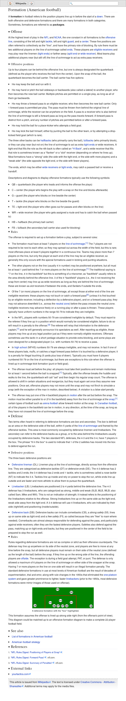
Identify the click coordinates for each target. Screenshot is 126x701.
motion (73, 395)
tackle (49, 41)
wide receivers (50, 167)
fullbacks (88, 140)
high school (20, 347)
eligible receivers (103, 49)
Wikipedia (20, 3)
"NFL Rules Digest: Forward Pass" (27, 657)
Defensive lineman (22, 464)
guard (70, 41)
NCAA (57, 37)
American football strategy (26, 642)
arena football (50, 403)
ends (70, 49)
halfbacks (46, 140)
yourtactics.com (20, 674)
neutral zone (62, 303)
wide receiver (88, 53)
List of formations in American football (32, 636)
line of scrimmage (75, 243)
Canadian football (107, 403)
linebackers (72, 578)
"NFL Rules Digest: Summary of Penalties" (31, 662)
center (85, 41)
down (100, 16)
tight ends (43, 53)
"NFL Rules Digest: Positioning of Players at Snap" (35, 652)
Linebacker (18, 486)
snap (111, 399)
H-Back (77, 148)
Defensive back (20, 512)
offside (24, 558)
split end (72, 53)
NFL (46, 37)
